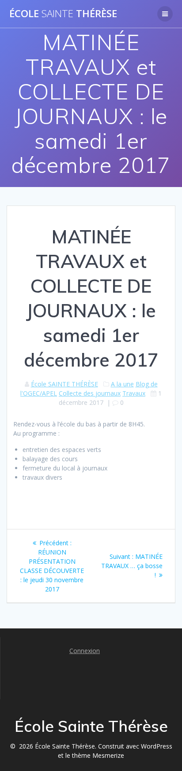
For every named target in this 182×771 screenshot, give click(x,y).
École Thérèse (63, 13)
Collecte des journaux (90, 393)
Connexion (84, 650)
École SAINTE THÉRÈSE (64, 384)
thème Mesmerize (98, 755)
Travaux (133, 393)
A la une (122, 384)
